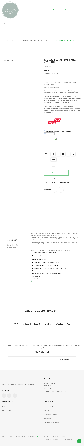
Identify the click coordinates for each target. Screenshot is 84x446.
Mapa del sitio (6, 411)
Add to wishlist (50, 182)
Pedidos (46, 411)
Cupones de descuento (51, 423)
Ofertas (46, 436)
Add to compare (64, 182)
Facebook (4, 395)
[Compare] (40, 10)
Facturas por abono (50, 415)
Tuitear (61, 190)
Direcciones (47, 419)
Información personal (51, 407)
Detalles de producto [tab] (12, 246)
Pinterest (9, 395)
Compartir (54, 190)
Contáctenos (6, 407)
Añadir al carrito (58, 173)
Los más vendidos (52, 439)
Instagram (15, 395)
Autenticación (67, 439)
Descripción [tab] (12, 240)
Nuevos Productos (59, 436)
